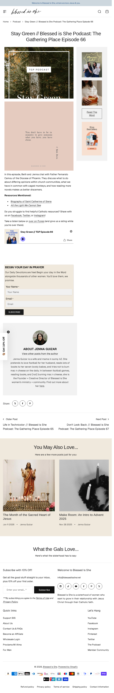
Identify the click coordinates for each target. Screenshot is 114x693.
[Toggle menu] (4, 11)
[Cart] (107, 11)
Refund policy (27, 686)
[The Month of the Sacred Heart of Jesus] (28, 485)
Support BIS (9, 618)
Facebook (93, 623)
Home (6, 21)
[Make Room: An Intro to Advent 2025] (83, 485)
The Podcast (94, 644)
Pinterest (92, 634)
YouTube (92, 618)
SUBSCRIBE (14, 312)
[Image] (92, 65)
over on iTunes (36, 221)
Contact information (99, 686)
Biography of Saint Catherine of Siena (31, 201)
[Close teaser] (8, 331)
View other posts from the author (40, 353)
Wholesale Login (11, 639)
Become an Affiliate (13, 634)
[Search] (99, 11)
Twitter (26, 215)
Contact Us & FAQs (13, 628)
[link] (15, 403)
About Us (8, 623)
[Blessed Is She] (26, 11)
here (41, 386)
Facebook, (16, 215)
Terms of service (61, 686)
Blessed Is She (50, 666)
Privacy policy (44, 686)
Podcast (17, 21)
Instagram (39, 215)
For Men (7, 650)
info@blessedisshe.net (69, 577)
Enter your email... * (16, 589)
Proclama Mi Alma (12, 644)
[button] (3, 346)
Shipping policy (79, 686)
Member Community (98, 650)
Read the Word (92, 114)
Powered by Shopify (68, 666)
